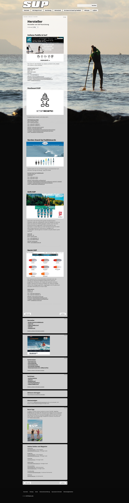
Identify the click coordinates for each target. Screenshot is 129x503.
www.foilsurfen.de (31, 459)
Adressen (86, 10)
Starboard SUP (31, 328)
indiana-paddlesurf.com (38, 76)
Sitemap (31, 491)
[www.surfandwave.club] (38, 354)
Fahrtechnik (57, 10)
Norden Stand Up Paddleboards (35, 322)
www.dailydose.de (31, 449)
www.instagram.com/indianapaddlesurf (43, 79)
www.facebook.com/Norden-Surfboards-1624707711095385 (47, 181)
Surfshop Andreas (32, 378)
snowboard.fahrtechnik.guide (34, 472)
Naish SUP (30, 324)
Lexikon (95, 10)
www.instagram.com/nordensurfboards (43, 183)
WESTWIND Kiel (32, 361)
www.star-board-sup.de (38, 127)
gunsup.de (34, 241)
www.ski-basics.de (31, 476)
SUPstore (30, 379)
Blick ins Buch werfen (34, 417)
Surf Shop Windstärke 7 (34, 382)
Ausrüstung (48, 10)
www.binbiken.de (31, 467)
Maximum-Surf (32, 381)
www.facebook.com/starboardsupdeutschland (43, 129)
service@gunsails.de (36, 242)
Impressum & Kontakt (57, 491)
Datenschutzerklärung (45, 491)
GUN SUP (30, 326)
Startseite (26, 10)
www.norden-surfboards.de (39, 180)
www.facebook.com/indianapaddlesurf (42, 78)
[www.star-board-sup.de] (45, 114)
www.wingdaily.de (31, 454)
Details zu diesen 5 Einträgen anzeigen (35, 331)
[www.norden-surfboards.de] (45, 166)
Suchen (94, 5)
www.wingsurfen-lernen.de (33, 456)
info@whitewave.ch (35, 80)
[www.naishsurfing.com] (45, 276)
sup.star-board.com (37, 128)
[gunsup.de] (45, 217)
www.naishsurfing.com (37, 296)
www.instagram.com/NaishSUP (40, 299)
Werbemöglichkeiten (68, 491)
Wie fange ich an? (37, 10)
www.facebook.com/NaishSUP (39, 298)
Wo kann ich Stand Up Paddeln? (72, 10)
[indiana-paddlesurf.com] (45, 61)
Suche (36, 491)
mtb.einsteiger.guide (32, 468)
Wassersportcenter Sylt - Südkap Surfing (38, 367)
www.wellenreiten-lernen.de (33, 463)
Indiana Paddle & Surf (33, 325)
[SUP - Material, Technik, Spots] (34, 440)
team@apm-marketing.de (37, 132)
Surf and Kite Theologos (34, 366)
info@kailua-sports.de (36, 300)
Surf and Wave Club (33, 364)
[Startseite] (35, 7)
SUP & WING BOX (32, 363)
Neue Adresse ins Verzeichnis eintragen (36, 394)
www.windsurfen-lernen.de (33, 451)
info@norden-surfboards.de (38, 184)
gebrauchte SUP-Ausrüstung (40, 402)
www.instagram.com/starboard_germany (43, 131)
